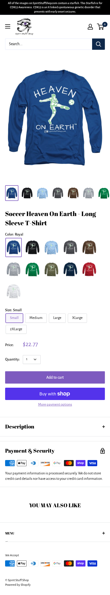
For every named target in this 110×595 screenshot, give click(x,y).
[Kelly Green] (32, 269)
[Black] (32, 247)
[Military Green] (51, 269)
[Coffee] (89, 247)
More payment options (55, 404)
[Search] (98, 44)
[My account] (90, 27)
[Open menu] (7, 26)
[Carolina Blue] (51, 247)
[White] (13, 291)
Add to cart (55, 377)
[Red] (89, 269)
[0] (100, 27)
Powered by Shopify (18, 585)
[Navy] (70, 269)
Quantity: (12, 359)
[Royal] (13, 247)
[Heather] (13, 269)
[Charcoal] (70, 247)
